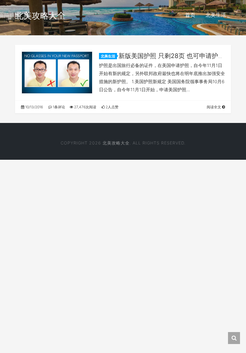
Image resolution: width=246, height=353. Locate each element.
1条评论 (58, 107)
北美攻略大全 (40, 15)
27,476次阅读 (84, 107)
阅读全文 (214, 107)
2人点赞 (111, 107)
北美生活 (216, 15)
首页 (190, 15)
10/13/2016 (33, 107)
